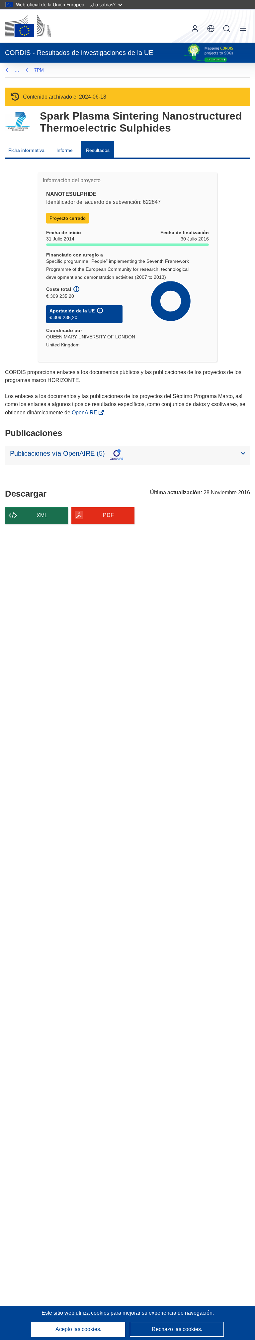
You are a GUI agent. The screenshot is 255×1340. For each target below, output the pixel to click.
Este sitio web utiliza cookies (76, 1313)
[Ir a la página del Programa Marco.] (17, 121)
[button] (211, 28)
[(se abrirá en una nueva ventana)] (28, 26)
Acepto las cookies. (78, 1329)
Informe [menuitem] (64, 150)
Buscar (226, 28)
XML (42, 515)
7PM (39, 70)
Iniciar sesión (195, 28)
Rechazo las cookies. (177, 1329)
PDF (108, 515)
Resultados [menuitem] (98, 150)
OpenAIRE (85, 412)
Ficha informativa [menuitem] (26, 150)
